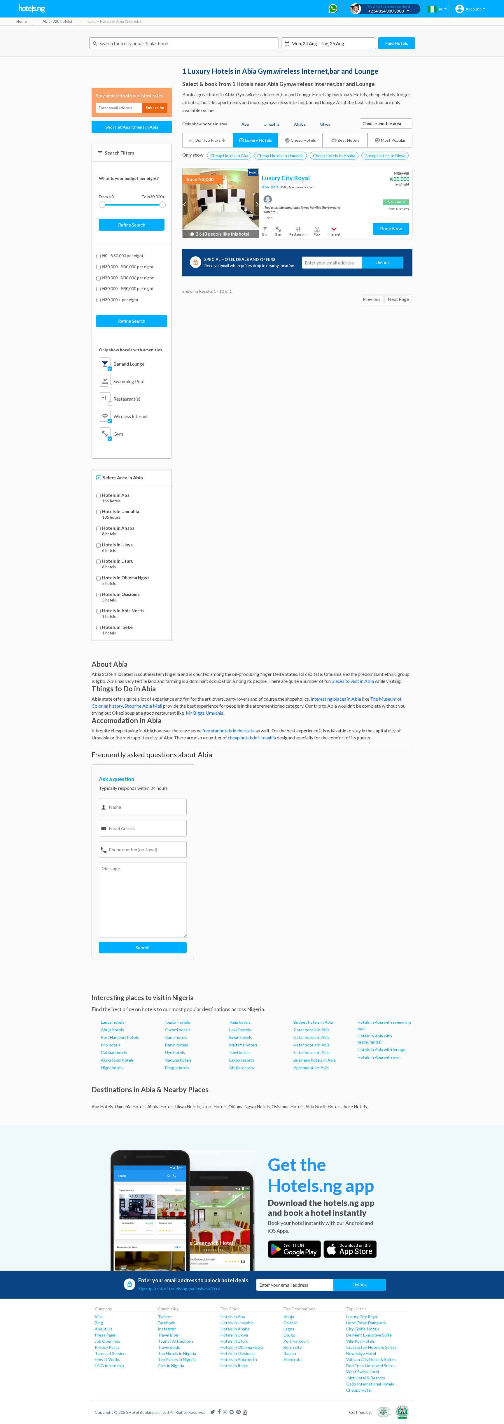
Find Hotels (396, 43)
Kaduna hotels (178, 1060)
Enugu (289, 1334)
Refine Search (131, 224)
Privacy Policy (107, 1347)
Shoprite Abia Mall (143, 706)
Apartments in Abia (311, 1067)
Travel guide (169, 1347)
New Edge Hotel (361, 1353)
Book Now (391, 228)
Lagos (289, 1328)
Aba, (266, 187)
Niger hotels (112, 1067)
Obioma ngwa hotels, (249, 1106)
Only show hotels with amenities (130, 349)
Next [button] (256, 204)
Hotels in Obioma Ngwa (126, 577)
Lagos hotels (112, 1022)
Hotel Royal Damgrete (366, 1322)
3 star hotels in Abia (311, 1037)
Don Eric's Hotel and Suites (371, 1365)
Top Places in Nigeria (177, 1359)
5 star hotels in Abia (311, 1052)
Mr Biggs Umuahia (204, 712)
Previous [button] (185, 204)
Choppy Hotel (359, 1390)
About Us (103, 1328)
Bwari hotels (240, 1037)
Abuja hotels (112, 1029)
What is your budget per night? (129, 178)
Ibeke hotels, (355, 1106)
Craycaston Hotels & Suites (371, 1347)
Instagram (167, 1328)
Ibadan (290, 1353)
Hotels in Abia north (238, 1359)
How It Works (107, 1359)
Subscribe (155, 107)
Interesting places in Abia (336, 699)
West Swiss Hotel (362, 1371)
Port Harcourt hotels (120, 1037)
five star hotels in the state (228, 730)
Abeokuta (293, 1359)
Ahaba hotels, (160, 1106)
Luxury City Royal (362, 1316)
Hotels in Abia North (123, 610)
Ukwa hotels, (188, 1106)
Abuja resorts (241, 1067)
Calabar (290, 1322)
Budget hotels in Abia (313, 1022)
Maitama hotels (243, 1044)
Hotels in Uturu (118, 561)
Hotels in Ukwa (117, 544)
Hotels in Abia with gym (379, 1057)
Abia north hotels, (323, 1106)
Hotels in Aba (116, 495)
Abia (275, 187)
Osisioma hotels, (288, 1106)
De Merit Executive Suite (369, 1334)
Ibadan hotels (177, 1022)
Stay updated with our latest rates (129, 95)
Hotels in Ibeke (117, 627)
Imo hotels (110, 1044)
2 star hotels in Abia (311, 1029)
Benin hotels (176, 1044)
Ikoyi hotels (240, 1052)
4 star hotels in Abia (311, 1044)
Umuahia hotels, (130, 1106)
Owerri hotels (177, 1029)
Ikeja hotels (240, 1022)
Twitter (165, 1316)
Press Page (105, 1334)
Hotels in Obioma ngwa (241, 1347)
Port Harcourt (296, 1341)
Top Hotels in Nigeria (177, 1353)
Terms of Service (110, 1353)
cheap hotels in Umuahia (252, 737)
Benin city (293, 1347)
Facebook (166, 1322)
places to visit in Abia (353, 681)
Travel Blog (168, 1334)
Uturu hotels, (215, 1106)
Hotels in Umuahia (120, 511)
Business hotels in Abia (314, 1060)
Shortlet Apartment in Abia (131, 126)
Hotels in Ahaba (118, 528)
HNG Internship (109, 1365)
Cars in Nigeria (171, 1365)
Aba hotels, (103, 1106)
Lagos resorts (241, 1060)
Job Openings (107, 1341)
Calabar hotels (114, 1052)
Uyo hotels (175, 1052)
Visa (99, 1316)
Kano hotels (176, 1037)
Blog (99, 1322)
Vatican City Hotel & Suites (371, 1359)
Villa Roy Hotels (360, 1341)
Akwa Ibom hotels (117, 1060)
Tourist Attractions (175, 1341)
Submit (143, 947)
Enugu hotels (177, 1067)
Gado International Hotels (370, 1383)
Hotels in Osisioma (121, 594)
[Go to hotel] (221, 203)
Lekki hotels (240, 1029)
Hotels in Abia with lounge (381, 1049)
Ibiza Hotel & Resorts (365, 1377)
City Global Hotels (362, 1328)
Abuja (289, 1316)
